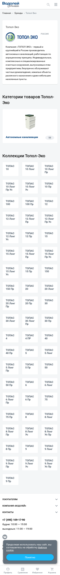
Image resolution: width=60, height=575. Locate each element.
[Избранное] (37, 570)
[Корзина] (52, 570)
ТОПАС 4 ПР (29, 337)
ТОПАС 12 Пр (29, 235)
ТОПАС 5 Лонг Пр (10, 367)
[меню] (56, 4)
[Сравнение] (22, 570)
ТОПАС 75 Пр (10, 415)
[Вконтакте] (4, 536)
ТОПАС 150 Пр (10, 287)
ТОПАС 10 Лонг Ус (30, 186)
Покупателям (9, 499)
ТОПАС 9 (29, 447)
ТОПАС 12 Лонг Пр (30, 218)
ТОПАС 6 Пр (29, 398)
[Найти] (48, 4)
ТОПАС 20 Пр (29, 302)
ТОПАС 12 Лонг (10, 217)
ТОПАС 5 (29, 351)
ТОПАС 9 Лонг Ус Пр (49, 463)
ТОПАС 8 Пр (10, 447)
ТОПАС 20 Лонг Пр (10, 303)
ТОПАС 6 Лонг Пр (10, 399)
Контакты (7, 512)
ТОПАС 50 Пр (10, 383)
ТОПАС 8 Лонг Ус (29, 431)
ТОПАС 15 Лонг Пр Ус (49, 253)
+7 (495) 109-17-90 (13, 519)
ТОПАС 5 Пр (29, 366)
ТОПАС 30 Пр (49, 319)
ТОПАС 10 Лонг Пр (49, 169)
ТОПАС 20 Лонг (49, 287)
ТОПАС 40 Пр (10, 351)
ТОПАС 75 (49, 398)
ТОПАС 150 (49, 270)
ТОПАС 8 (29, 415)
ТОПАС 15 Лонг (10, 252)
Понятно (30, 557)
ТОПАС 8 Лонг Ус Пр (49, 431)
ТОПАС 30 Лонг (10, 319)
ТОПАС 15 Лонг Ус (10, 271)
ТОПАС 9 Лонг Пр (10, 463)
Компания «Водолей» (14, 506)
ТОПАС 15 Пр (29, 270)
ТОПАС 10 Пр (49, 185)
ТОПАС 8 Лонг (49, 415)
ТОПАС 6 (29, 383)
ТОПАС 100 (10, 203)
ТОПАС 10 (10, 167)
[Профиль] (7, 570)
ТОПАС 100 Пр (29, 203)
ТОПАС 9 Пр (10, 479)
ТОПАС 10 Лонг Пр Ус (10, 186)
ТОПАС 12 (49, 203)
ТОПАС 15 (49, 235)
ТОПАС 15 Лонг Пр (30, 253)
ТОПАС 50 (49, 366)
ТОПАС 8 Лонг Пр (10, 431)
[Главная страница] (10, 4)
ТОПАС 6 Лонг (49, 383)
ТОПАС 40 (49, 337)
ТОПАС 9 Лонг (49, 447)
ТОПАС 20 (29, 287)
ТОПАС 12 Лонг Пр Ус (49, 218)
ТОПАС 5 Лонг (49, 351)
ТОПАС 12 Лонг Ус (10, 236)
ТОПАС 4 (10, 337)
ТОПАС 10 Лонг (30, 167)
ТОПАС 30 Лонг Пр (30, 320)
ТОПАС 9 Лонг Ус (29, 463)
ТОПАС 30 (49, 302)
